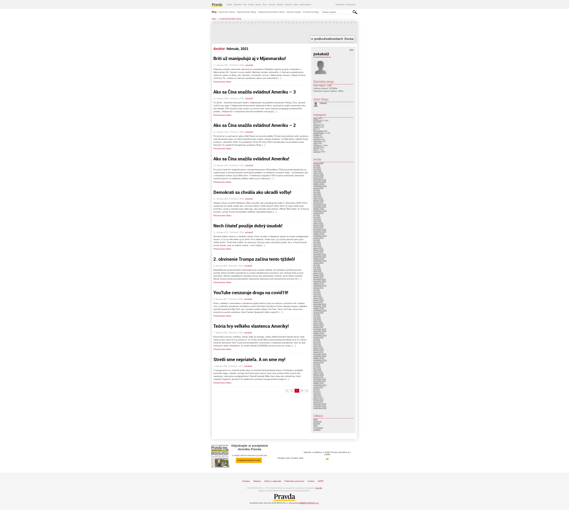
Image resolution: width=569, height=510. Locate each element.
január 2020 (318, 327)
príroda (316, 137)
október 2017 (318, 383)
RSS (351, 50)
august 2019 (318, 337)
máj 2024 (317, 219)
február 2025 (318, 200)
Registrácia (340, 5)
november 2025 (319, 182)
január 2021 (318, 302)
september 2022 (320, 261)
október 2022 (318, 259)
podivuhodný (318, 133)
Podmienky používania (294, 481)
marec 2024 (318, 223)
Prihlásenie (350, 5)
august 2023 (318, 238)
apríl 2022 (317, 271)
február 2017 (318, 400)
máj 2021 (317, 294)
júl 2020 (316, 315)
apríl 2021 (317, 296)
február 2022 (318, 275)
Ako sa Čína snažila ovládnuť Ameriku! (251, 159)
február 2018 (318, 375)
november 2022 (319, 257)
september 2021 (320, 286)
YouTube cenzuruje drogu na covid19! (250, 292)
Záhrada (279, 5)
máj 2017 (317, 393)
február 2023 (318, 250)
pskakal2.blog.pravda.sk (322, 57)
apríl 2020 (317, 321)
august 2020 (318, 313)
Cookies (310, 481)
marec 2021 (318, 298)
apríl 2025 (317, 196)
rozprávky (317, 139)
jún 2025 (317, 192)
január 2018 (318, 377)
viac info (318, 488)
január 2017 (318, 402)
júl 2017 (316, 389)
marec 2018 (318, 373)
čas (314, 123)
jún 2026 (317, 167)
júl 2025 (316, 190)
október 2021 (318, 283)
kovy (315, 129)
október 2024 (318, 209)
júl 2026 (316, 165)
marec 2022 (318, 273)
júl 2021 (316, 290)
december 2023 (319, 230)
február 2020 (318, 325)
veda (315, 143)
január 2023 (318, 252)
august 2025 (318, 188)
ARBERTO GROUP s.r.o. (309, 503)
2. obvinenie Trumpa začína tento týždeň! (254, 259)
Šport (315, 426)
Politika (316, 135)
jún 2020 (317, 317)
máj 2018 (317, 369)
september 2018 (320, 360)
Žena (265, 5)
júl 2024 (316, 215)
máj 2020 (317, 319)
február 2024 (318, 225)
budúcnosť (317, 121)
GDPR (320, 481)
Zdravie (258, 5)
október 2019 (318, 333)
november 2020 (319, 306)
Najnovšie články (226, 11)
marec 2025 (318, 198)
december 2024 (319, 205)
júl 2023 (316, 240)
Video (295, 5)
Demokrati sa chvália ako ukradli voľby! (252, 192)
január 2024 (318, 227)
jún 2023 (317, 242)
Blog (214, 11)
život (315, 150)
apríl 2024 (317, 221)
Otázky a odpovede (272, 481)
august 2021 (318, 288)
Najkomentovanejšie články (271, 11)
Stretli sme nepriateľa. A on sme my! (249, 359)
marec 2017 (318, 398)
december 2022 (319, 254)
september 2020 (320, 310)
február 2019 (318, 350)
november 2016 (319, 406)
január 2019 (318, 352)
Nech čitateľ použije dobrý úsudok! (247, 226)
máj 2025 (317, 194)
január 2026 (318, 178)
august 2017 (318, 387)
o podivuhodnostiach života (230, 19)
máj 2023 (317, 244)
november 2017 (319, 381)
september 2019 (320, 335)
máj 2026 (317, 169)
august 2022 (318, 263)
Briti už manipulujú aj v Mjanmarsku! (249, 58)
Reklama (257, 481)
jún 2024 (317, 217)
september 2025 (320, 186)
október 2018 (318, 358)
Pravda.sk (317, 421)
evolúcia (316, 125)
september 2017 (320, 385)
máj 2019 (317, 344)
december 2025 (319, 180)
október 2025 (318, 184)
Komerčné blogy (311, 11)
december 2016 (319, 404)
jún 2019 (317, 342)
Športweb (238, 5)
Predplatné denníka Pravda (248, 460)
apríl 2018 (317, 371)
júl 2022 (316, 265)
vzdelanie (317, 146)
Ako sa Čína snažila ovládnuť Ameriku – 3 (254, 92)
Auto (245, 5)
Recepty (316, 424)
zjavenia (316, 152)
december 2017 (319, 379)
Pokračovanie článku (222, 82)
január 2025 (318, 203)
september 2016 (320, 408)
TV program (318, 428)
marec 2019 (318, 348)
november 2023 (319, 232)
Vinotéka (317, 430)
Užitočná (288, 5)
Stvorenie (317, 141)
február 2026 (318, 176)
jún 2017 (317, 391)
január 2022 (318, 277)
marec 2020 (318, 323)
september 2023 (320, 236)
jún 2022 (317, 267)
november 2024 (319, 207)
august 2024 (318, 213)
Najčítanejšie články (246, 11)
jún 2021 (317, 292)
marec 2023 (318, 248)
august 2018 (318, 362)
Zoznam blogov (293, 11)
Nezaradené (318, 131)
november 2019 (319, 331)
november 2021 (319, 281)
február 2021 (318, 300)
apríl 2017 (317, 396)
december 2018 (319, 354)
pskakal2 (249, 65)
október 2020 (318, 308)
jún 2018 (317, 366)
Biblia (315, 119)
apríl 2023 (317, 246)
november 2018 (319, 356)
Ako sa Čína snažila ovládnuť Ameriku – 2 (254, 125)
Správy (229, 5)
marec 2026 (318, 174)
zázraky (316, 148)
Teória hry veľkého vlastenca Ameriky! (251, 326)
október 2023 (318, 234)
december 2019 (319, 329)
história (316, 127)
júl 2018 (316, 364)
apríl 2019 (317, 346)
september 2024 (320, 211)
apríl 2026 (317, 171)
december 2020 (319, 304)
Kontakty (246, 481)
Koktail (251, 5)
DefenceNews (305, 5)
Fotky (315, 419)
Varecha (271, 5)
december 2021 (319, 279)
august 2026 (318, 163)
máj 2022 (317, 269)
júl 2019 (316, 340)
